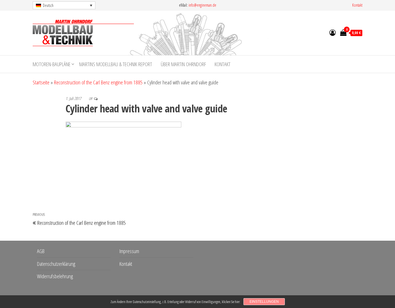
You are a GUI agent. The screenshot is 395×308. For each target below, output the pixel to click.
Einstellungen (264, 302)
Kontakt (357, 5)
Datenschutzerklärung (56, 264)
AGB (41, 251)
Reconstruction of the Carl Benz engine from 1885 (98, 82)
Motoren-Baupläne (52, 64)
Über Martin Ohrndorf (183, 64)
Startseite (41, 82)
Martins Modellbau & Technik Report (115, 64)
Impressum (129, 251)
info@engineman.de (202, 5)
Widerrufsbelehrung (55, 276)
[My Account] (332, 32)
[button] (64, 5)
